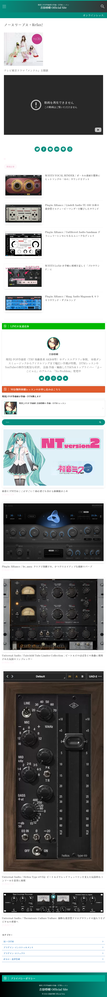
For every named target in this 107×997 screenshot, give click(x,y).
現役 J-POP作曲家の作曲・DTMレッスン (53, 985)
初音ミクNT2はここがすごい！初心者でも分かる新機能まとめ (35, 491)
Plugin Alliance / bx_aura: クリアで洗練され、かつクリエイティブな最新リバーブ (47, 566)
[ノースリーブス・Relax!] (56, 149)
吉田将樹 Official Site (53, 7)
